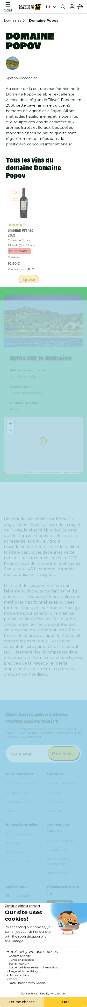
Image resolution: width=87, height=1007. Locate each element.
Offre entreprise (57, 873)
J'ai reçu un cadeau (59, 840)
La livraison (54, 810)
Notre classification (19, 834)
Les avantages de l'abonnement (58, 861)
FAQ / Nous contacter (21, 783)
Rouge (15, 409)
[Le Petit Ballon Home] (30, 7)
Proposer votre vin (18, 801)
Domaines (12, 20)
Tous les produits (17, 861)
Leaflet (31, 472)
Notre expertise (16, 843)
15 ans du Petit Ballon (61, 783)
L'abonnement (56, 849)
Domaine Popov (19, 240)
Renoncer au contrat (20, 792)
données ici (33, 736)
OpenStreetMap (44, 472)
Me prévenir (63, 753)
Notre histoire (55, 801)
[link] (24, 203)
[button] (9, 7)
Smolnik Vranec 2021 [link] (20, 233)
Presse (10, 810)
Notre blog (53, 792)
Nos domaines (15, 852)
